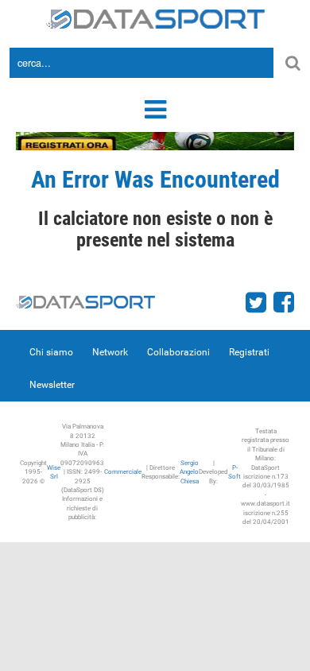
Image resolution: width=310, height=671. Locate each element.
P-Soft (234, 472)
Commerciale (122, 471)
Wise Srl (53, 472)
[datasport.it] (155, 17)
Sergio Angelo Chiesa (189, 472)
